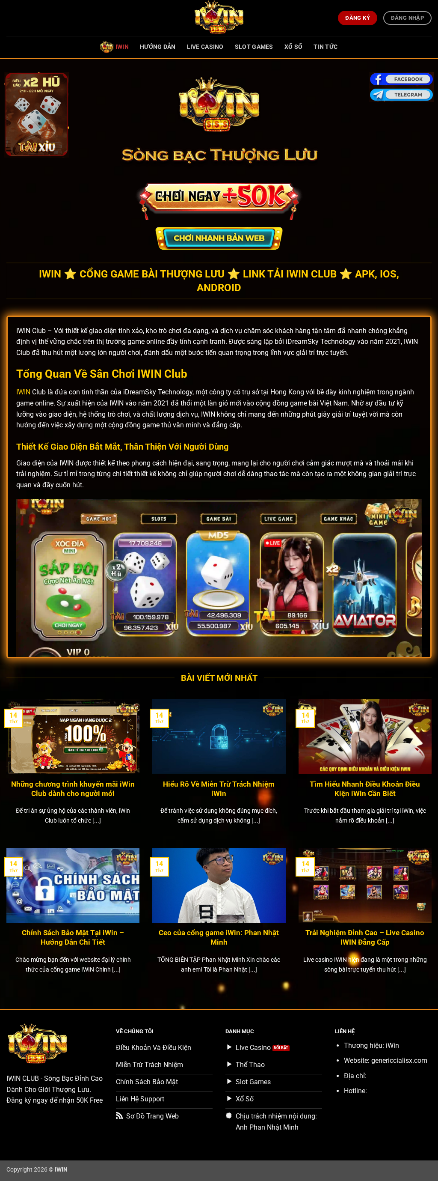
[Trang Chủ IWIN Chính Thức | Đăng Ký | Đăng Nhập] (219, 18)
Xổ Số (293, 47)
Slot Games (254, 47)
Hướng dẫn (158, 47)
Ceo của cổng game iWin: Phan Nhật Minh (219, 937)
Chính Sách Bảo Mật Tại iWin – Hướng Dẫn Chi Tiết (73, 937)
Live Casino (205, 47)
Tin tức (325, 47)
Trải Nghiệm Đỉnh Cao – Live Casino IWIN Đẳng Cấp (364, 937)
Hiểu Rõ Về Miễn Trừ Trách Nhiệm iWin (219, 789)
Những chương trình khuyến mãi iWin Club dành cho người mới (73, 789)
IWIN (122, 47)
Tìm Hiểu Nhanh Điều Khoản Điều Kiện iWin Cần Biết (365, 789)
